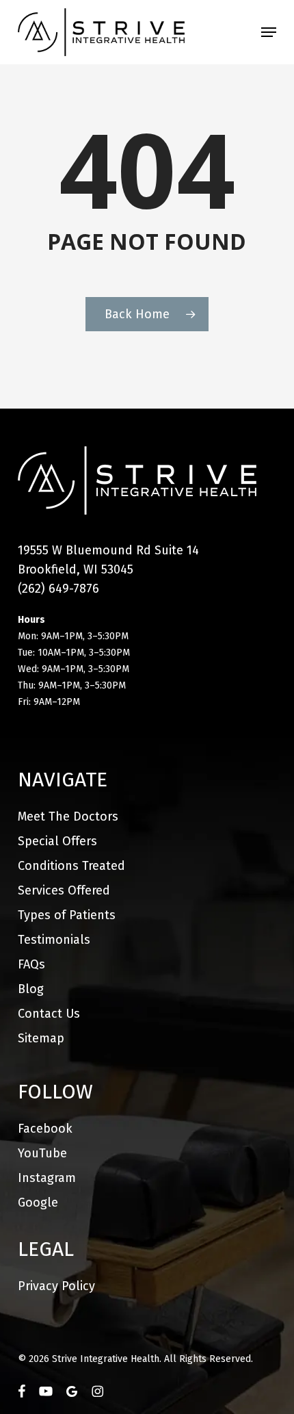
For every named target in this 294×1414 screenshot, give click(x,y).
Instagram (47, 1177)
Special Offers (57, 841)
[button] (268, 32)
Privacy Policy (56, 1286)
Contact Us (49, 1013)
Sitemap (41, 1038)
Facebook (45, 1128)
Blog (31, 989)
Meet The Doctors (68, 816)
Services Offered (64, 890)
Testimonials (54, 939)
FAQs (31, 964)
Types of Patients (67, 915)
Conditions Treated (71, 865)
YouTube (42, 1153)
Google (38, 1202)
